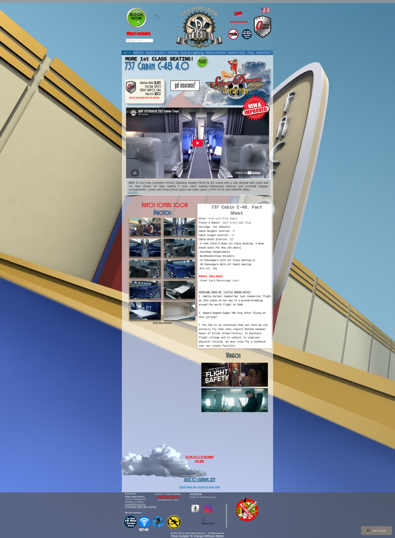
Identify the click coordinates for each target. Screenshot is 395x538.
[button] (145, 227)
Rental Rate (146, 83)
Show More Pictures (162, 323)
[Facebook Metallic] (195, 509)
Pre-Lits (149, 94)
